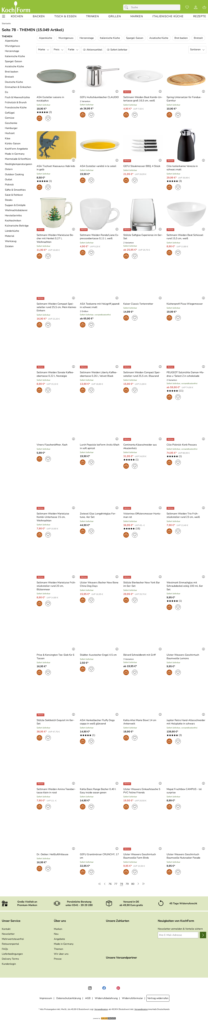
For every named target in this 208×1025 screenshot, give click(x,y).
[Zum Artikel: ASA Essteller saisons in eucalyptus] (56, 76)
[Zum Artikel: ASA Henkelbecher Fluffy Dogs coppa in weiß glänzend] (99, 699)
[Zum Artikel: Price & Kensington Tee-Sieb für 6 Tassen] (56, 634)
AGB (88, 998)
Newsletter (8, 934)
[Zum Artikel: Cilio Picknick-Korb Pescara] (186, 424)
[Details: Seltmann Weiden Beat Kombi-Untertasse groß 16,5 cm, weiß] (127, 91)
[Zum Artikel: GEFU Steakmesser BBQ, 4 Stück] (143, 145)
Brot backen (181, 38)
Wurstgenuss (65, 38)
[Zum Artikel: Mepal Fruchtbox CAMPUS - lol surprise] (186, 768)
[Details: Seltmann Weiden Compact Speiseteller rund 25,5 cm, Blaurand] (127, 367)
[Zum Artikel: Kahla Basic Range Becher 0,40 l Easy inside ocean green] (99, 768)
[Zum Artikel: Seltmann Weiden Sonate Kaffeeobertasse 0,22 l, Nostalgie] (56, 351)
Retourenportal (10, 944)
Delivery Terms (10, 959)
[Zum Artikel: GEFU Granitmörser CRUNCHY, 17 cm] (99, 833)
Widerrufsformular (132, 998)
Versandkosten (101, 1009)
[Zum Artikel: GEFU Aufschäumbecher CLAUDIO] (99, 76)
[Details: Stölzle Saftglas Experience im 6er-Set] (127, 229)
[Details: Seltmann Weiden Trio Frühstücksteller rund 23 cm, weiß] (171, 508)
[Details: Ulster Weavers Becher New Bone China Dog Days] (84, 577)
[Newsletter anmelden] (203, 935)
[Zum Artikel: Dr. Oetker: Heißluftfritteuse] (56, 833)
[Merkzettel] (187, 7)
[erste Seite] (100, 883)
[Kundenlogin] (196, 7)
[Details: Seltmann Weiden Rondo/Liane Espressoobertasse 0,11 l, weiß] (84, 229)
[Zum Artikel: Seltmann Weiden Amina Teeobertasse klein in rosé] (56, 768)
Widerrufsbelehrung (106, 998)
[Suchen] (127, 7)
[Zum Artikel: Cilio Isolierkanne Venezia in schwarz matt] (186, 145)
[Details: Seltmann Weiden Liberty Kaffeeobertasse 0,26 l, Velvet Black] (84, 367)
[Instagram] (90, 988)
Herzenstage (87, 38)
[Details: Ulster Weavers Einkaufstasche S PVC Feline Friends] (127, 783)
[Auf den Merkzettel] (48, 118)
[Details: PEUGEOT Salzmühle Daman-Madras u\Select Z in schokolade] (171, 367)
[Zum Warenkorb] (204, 7)
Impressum (46, 998)
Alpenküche (45, 38)
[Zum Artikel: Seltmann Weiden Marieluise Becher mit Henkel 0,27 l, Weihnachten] (56, 214)
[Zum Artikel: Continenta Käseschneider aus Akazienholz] (143, 424)
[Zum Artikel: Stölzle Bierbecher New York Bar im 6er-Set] (143, 561)
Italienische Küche (110, 38)
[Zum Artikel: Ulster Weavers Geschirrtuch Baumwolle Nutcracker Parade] (186, 833)
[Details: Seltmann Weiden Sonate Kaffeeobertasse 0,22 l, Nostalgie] (41, 367)
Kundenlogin (9, 964)
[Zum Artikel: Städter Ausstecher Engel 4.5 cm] (99, 634)
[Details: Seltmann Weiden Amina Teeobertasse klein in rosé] (41, 783)
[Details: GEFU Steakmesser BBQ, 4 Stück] (127, 160)
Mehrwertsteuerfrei (13, 939)
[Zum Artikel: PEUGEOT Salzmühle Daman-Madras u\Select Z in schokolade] (186, 351)
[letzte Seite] (143, 883)
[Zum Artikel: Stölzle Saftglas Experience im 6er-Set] (143, 214)
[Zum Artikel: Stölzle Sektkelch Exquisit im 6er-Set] (56, 699)
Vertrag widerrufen (157, 998)
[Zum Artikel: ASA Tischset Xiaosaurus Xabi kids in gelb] (56, 145)
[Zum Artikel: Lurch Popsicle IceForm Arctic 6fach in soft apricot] (99, 424)
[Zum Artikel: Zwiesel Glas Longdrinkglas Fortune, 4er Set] (99, 493)
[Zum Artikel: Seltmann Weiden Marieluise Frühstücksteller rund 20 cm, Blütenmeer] (56, 561)
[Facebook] (104, 988)
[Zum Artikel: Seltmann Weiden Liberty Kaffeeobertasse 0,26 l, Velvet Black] (99, 351)
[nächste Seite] (138, 883)
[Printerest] (118, 988)
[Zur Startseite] (16, 7)
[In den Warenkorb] (39, 118)
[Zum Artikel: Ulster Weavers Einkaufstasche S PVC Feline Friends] (143, 768)
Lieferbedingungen (12, 954)
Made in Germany (63, 944)
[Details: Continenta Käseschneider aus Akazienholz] (127, 439)
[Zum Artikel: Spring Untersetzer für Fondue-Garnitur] (186, 76)
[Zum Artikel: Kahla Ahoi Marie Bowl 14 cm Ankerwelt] (143, 699)
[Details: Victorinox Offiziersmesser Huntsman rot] (127, 508)
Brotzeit (198, 38)
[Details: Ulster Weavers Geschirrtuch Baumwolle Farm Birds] (127, 849)
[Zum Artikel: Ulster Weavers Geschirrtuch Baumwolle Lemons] (186, 634)
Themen (58, 949)
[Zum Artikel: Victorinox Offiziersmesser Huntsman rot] (143, 493)
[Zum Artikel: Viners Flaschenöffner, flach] (56, 424)
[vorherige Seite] (104, 883)
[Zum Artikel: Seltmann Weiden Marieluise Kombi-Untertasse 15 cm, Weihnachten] (56, 493)
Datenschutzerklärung (68, 998)
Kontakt (6, 929)
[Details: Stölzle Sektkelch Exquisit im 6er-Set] (41, 714)
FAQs (5, 949)
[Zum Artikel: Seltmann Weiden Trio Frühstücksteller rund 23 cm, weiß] (186, 493)
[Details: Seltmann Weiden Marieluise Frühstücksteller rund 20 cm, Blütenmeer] (41, 577)
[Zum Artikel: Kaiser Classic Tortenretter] (143, 283)
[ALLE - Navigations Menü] (4, 16)
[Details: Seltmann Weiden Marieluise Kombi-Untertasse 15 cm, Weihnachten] (41, 508)
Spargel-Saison (134, 38)
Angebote (59, 939)
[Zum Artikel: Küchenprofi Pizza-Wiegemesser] (186, 283)
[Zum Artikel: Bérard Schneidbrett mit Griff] (143, 634)
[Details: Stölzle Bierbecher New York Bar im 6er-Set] (127, 577)
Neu (56, 934)
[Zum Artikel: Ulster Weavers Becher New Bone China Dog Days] (99, 561)
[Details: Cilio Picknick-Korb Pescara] (171, 439)
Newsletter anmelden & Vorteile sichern (180, 929)
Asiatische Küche (158, 38)
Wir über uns (61, 954)
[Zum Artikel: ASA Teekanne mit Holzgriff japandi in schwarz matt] (99, 283)
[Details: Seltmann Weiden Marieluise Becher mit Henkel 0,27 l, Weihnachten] (41, 229)
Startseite (6, 23)
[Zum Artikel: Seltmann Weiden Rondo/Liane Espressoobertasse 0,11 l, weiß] (99, 214)
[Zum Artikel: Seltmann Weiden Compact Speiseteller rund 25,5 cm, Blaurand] (143, 351)
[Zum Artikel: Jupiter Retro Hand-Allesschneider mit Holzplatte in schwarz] (186, 699)
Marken (58, 929)
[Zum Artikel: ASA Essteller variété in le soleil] (99, 145)
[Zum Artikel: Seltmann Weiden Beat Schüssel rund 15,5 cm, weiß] (186, 214)
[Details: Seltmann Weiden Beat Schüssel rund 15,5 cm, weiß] (171, 229)
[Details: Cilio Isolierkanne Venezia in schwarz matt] (171, 160)
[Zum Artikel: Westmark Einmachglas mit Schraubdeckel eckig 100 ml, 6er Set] (186, 561)
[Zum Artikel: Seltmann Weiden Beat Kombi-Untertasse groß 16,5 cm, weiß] (143, 76)
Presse (58, 959)
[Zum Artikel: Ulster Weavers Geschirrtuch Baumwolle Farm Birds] (143, 833)
